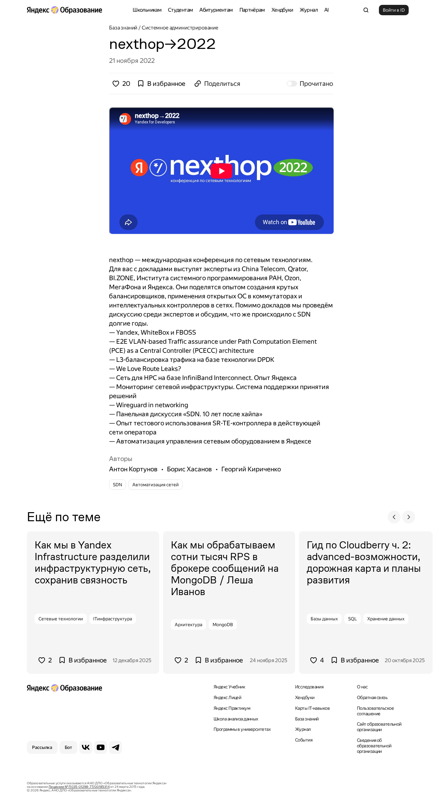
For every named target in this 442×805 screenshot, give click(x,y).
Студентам (180, 10)
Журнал (309, 10)
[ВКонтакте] (85, 747)
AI (326, 10)
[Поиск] (365, 10)
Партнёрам (252, 10)
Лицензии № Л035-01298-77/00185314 (79, 786)
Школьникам (147, 10)
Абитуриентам (216, 10)
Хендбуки (282, 10)
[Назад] (394, 517)
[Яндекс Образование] (64, 10)
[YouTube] (100, 747)
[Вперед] (408, 517)
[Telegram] (115, 747)
